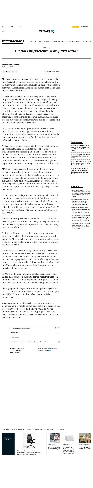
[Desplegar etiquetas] (59, 341)
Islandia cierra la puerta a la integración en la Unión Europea (80, 156)
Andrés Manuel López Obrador (18, 342)
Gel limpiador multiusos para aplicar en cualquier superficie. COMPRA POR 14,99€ (54, 447)
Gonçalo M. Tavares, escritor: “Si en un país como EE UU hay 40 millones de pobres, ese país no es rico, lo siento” (81, 226)
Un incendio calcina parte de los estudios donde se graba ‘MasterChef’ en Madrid (81, 163)
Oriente (55, 41)
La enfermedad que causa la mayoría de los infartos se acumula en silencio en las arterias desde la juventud (80, 202)
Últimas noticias (86, 41)
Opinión (30, 342)
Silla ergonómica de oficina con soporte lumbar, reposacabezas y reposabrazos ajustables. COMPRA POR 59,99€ (29, 452)
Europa (31, 41)
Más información (14, 352)
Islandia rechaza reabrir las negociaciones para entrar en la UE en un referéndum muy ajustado (81, 148)
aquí (49, 350)
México (40, 41)
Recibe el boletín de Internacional (21, 328)
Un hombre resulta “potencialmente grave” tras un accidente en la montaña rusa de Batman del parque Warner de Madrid (81, 193)
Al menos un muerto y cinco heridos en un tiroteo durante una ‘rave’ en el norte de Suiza (80, 171)
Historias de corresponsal (73, 41)
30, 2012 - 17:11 (7, 66)
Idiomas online (49, 429)
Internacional (13, 41)
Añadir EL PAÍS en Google (53, 71)
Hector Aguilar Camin (11, 65)
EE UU (36, 41)
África (63, 41)
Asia (59, 41)
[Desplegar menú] (3, 31)
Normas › (58, 333)
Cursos (29, 429)
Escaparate (5, 429)
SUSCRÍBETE (75, 27)
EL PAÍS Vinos (60, 429)
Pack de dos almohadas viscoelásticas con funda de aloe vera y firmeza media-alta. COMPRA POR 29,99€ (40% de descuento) (69, 449)
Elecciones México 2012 (40, 342)
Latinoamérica (47, 41)
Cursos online (38, 429)
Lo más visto (75, 186)
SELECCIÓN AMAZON (18, 429)
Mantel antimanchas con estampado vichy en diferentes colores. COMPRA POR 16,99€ (85, 447)
